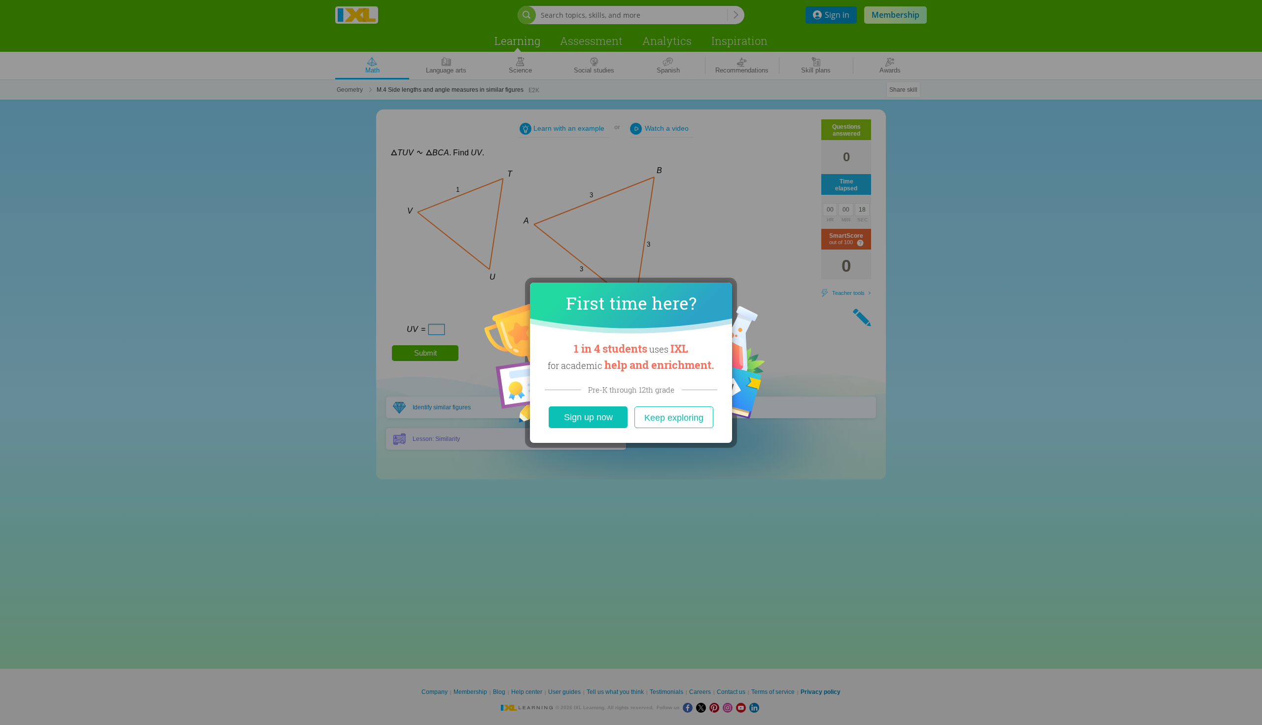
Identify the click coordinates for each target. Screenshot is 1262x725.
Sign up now (588, 417)
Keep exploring (673, 418)
